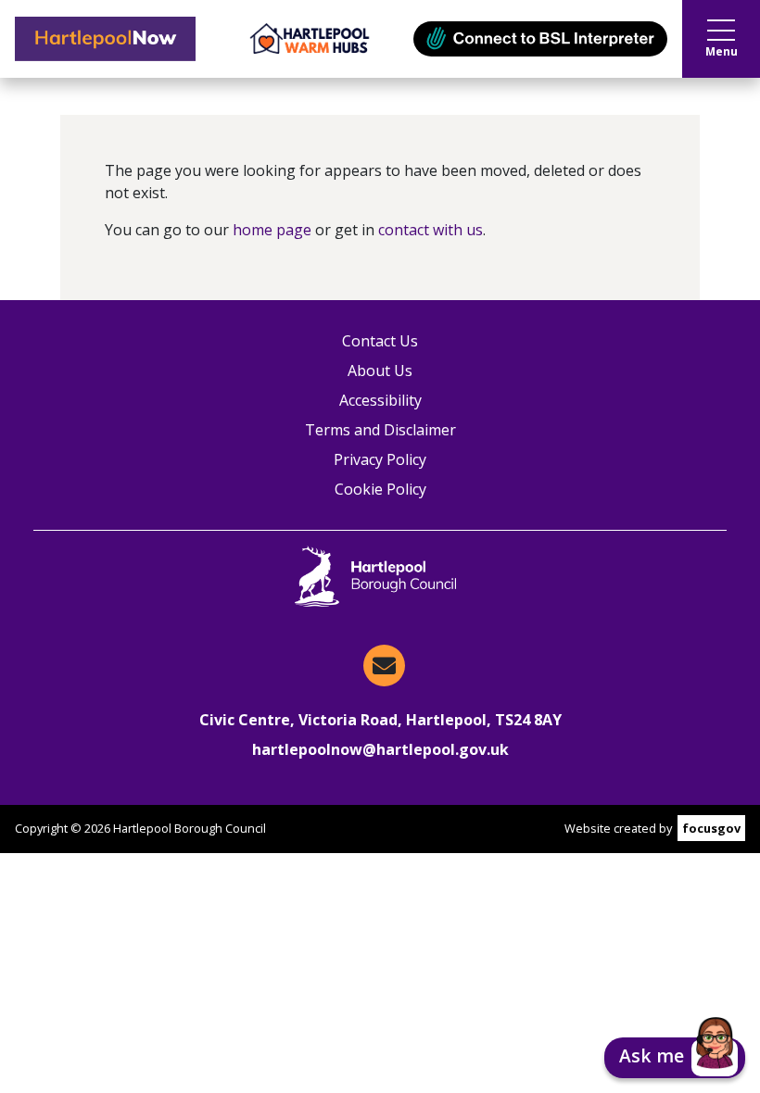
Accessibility (380, 400)
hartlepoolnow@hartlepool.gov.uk (380, 749)
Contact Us (380, 341)
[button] (674, 1057)
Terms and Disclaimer (380, 430)
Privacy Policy (380, 459)
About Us (380, 370)
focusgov (711, 828)
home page (272, 230)
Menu (721, 51)
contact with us (430, 230)
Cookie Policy (380, 489)
